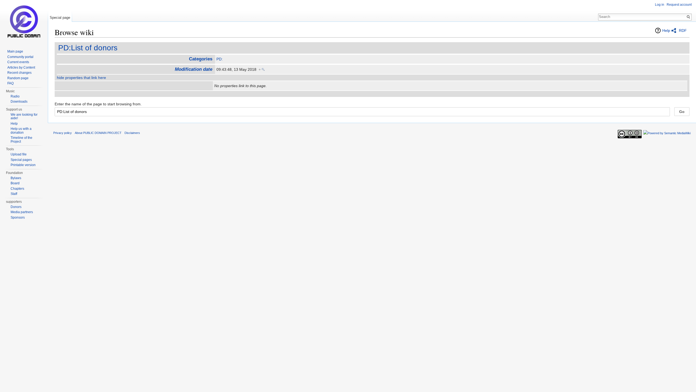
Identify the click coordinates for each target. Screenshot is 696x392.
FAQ (10, 83)
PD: (219, 59)
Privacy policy (62, 132)
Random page (18, 78)
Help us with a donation (21, 130)
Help (666, 30)
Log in (659, 5)
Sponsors (18, 217)
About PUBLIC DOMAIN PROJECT (98, 132)
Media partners (22, 212)
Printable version (23, 165)
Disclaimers (132, 132)
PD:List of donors (87, 48)
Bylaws (16, 178)
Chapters (17, 189)
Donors (16, 207)
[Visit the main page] (24, 22)
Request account (679, 5)
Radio (15, 96)
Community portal (20, 57)
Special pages (21, 160)
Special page (60, 18)
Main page (15, 51)
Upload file (19, 154)
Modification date (193, 69)
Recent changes (19, 73)
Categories (200, 59)
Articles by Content (21, 67)
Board (15, 183)
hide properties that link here (81, 77)
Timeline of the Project (21, 139)
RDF (683, 30)
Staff (14, 194)
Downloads (19, 101)
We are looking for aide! (24, 116)
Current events (18, 62)
